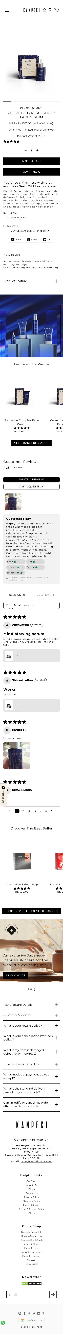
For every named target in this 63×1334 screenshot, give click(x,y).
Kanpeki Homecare (31, 1252)
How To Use (11, 254)
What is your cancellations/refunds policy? (28, 1037)
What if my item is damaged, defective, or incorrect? (24, 1051)
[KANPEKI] (31, 10)
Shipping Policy (31, 1201)
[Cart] (57, 10)
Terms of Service (31, 1205)
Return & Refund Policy (31, 1209)
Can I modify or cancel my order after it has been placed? (26, 1104)
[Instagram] (19, 1313)
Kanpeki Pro (31, 1185)
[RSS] (43, 1313)
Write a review (31, 479)
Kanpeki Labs (31, 1248)
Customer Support (16, 1015)
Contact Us (31, 1193)
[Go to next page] (52, 811)
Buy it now (31, 171)
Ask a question (31, 486)
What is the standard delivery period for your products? (24, 1090)
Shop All (31, 1260)
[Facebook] (24, 1313)
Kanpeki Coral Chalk (31, 1240)
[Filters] (6, 605)
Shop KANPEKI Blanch (31, 443)
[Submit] (53, 1294)
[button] (50, 10)
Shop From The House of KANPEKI (31, 911)
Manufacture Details (17, 1004)
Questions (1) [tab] (45, 594)
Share (34, 240)
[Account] (44, 10)
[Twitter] (29, 1313)
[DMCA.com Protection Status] (31, 1285)
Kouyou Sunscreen (31, 1236)
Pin (49, 240)
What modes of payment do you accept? (26, 1076)
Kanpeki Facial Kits (31, 1232)
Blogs (31, 1189)
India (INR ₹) (31, 1320)
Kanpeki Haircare (31, 1256)
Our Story (31, 1181)
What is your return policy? (22, 1025)
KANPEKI (36, 1327)
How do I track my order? (21, 1064)
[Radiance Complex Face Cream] (22, 395)
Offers (31, 1213)
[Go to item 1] (13, 501)
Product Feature (15, 281)
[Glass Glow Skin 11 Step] (22, 859)
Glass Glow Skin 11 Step (22, 884)
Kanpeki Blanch (31, 1244)
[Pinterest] (33, 1313)
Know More (15, 975)
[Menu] (7, 10)
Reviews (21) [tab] (17, 594)
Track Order (31, 1264)
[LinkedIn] (38, 1313)
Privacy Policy (31, 1197)
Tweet (18, 240)
